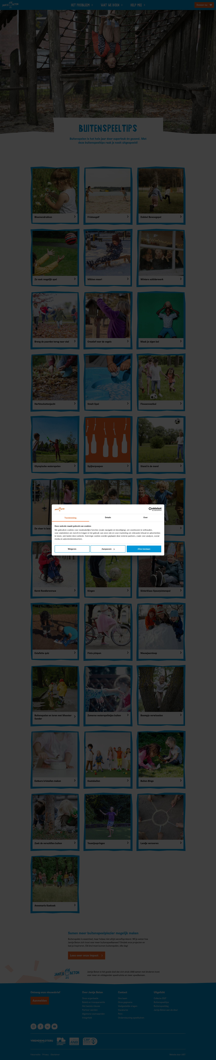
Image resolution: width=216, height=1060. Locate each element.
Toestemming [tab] (70, 518)
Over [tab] (145, 517)
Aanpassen (107, 549)
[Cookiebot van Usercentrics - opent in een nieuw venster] (151, 509)
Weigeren (72, 549)
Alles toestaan (144, 549)
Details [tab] (108, 517)
